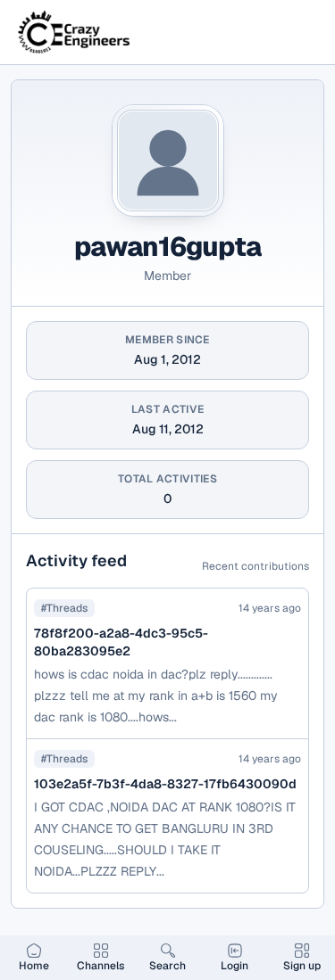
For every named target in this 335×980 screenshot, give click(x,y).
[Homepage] (75, 32)
